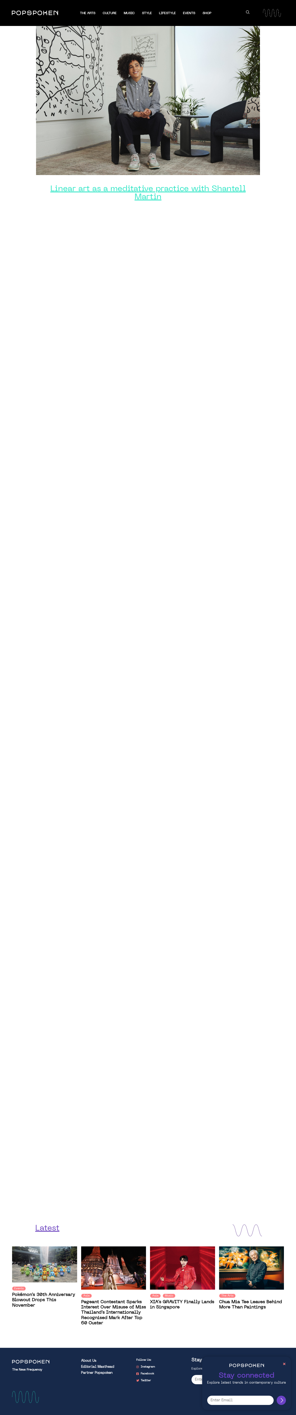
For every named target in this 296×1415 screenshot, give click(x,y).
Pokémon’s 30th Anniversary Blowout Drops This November (43, 1300)
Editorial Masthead (97, 1367)
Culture (110, 13)
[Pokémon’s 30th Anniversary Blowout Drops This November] (44, 1264)
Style (147, 13)
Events (189, 13)
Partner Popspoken (97, 1373)
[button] (248, 13)
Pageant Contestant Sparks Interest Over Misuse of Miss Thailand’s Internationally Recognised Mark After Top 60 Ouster (113, 1312)
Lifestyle (167, 13)
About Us (88, 1360)
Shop (207, 13)
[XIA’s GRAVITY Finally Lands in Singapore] (182, 1268)
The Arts (87, 13)
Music (129, 13)
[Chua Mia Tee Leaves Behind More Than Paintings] (251, 1268)
